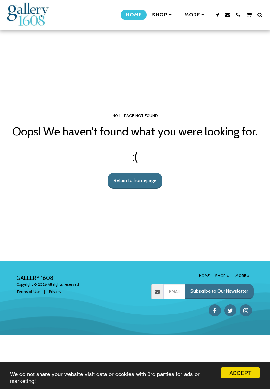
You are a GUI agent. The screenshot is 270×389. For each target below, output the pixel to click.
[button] (217, 14)
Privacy (55, 291)
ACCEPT (240, 373)
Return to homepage (135, 180)
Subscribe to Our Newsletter (219, 291)
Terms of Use (28, 291)
